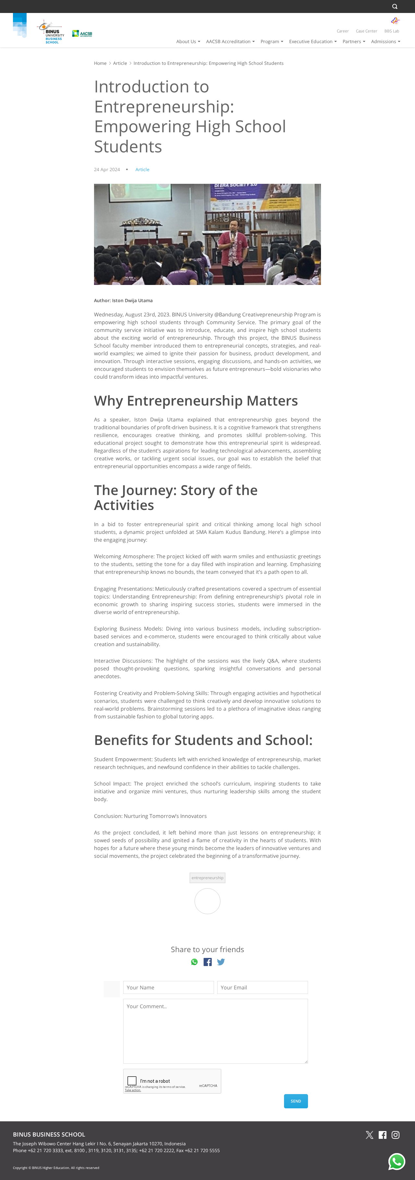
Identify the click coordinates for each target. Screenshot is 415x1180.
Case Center (366, 31)
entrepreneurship (207, 877)
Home (100, 63)
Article (120, 63)
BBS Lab (392, 31)
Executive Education (311, 41)
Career (343, 31)
